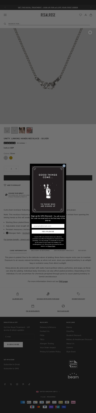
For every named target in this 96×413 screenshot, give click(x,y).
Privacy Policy (51, 246)
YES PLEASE (48, 231)
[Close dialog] (64, 166)
